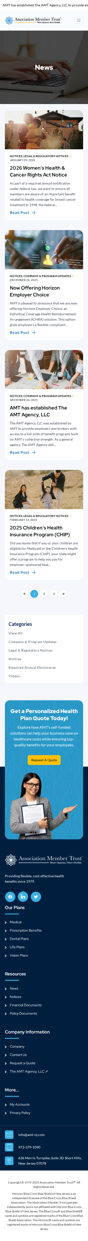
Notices (15, 659)
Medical (16, 922)
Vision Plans (19, 955)
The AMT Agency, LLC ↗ (29, 1071)
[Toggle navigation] (78, 20)
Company (17, 1046)
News (14, 988)
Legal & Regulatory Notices (31, 650)
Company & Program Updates (33, 642)
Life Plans (17, 947)
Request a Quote (22, 1063)
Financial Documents (26, 1005)
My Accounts (20, 1104)
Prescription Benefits (26, 930)
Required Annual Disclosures (32, 667)
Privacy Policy (20, 1113)
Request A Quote (44, 760)
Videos (14, 676)
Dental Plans (19, 939)
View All (15, 633)
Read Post (19, 212)
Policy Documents (23, 1013)
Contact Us (18, 1055)
